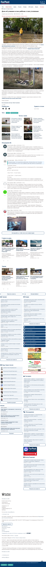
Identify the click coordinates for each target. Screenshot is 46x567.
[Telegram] (9, 108)
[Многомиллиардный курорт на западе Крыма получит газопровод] (36, 268)
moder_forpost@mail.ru (9, 512)
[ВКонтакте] (3, 108)
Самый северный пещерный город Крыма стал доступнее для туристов (22, 277)
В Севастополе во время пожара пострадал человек (10, 344)
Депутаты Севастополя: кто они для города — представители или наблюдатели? (10, 416)
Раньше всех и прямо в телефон (32, 337)
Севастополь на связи (30, 327)
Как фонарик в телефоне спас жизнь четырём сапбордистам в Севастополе (11, 335)
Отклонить (4, 564)
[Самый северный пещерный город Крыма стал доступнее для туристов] (21, 268)
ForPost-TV (4, 528)
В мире (24, 6)
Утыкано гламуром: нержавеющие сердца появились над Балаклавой (9, 422)
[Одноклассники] (6, 108)
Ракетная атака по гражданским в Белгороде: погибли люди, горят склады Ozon (11, 316)
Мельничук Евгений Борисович (10, 371)
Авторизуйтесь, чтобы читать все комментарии (23, 233)
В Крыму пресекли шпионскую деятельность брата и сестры (10, 300)
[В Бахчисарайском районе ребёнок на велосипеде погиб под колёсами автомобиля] (6, 134)
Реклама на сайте (6, 498)
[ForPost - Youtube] (29, 533)
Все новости (4, 526)
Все (3, 6)
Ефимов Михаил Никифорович (10, 374)
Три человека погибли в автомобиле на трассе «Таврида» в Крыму (11, 339)
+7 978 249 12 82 (5, 514)
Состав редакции (5, 531)
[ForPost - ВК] (27, 533)
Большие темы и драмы (30, 340)
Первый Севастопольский (33, 48)
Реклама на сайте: (6, 551)
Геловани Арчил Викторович (9, 388)
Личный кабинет (34, 294)
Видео (36, 6)
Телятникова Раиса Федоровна (10, 391)
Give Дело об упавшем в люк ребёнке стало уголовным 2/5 (35, 108)
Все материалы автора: (11, 102)
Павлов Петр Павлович (8, 395)
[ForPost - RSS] (26, 533)
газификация (37, 273)
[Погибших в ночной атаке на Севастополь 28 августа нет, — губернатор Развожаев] (7, 240)
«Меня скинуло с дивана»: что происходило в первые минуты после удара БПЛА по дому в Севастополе (34, 380)
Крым (15, 6)
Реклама (42, 6)
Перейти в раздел (11, 402)
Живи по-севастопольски (30, 343)
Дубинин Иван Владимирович (9, 367)
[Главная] (5, 1)
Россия (19, 6)
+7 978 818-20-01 (5, 555)
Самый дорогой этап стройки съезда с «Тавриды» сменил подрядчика (9, 320)
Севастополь (9, 6)
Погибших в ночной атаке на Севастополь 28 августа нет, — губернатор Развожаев (8, 250)
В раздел (11, 433)
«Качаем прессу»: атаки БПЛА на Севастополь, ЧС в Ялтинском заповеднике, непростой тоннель (11, 354)
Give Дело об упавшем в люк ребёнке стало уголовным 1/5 (34, 108)
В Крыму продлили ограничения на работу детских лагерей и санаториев (7, 278)
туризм (24, 273)
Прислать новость (11, 294)
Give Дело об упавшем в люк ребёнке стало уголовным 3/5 (36, 108)
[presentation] (4, 260)
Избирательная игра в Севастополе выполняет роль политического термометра (10, 429)
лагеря (9, 273)
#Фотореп (30, 6)
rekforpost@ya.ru (5, 557)
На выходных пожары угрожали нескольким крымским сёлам (10, 305)
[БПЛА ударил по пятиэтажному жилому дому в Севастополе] (21, 240)
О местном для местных (30, 332)
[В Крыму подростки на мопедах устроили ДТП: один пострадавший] (6, 126)
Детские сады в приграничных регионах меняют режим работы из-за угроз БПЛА (38, 129)
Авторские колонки (6, 527)
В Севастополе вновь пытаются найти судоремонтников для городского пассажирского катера (9, 310)
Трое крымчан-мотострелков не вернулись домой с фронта (10, 349)
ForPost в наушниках (30, 345)
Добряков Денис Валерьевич (9, 378)
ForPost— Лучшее (14, 535)
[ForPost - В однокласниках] (30, 533)
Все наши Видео (28, 329)
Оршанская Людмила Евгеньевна (10, 398)
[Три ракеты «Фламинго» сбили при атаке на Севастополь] (36, 240)
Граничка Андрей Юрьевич (9, 385)
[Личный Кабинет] (41, 1)
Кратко (3, 530)
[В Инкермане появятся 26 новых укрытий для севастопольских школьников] (6, 118)
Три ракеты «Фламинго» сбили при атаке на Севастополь (36, 249)
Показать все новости (11, 359)
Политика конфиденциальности (32, 562)
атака (10, 245)
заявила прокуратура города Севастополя (11, 98)
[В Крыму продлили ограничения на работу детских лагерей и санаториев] (28, 118)
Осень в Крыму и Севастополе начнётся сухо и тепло (11, 325)
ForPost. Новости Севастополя (18, 537)
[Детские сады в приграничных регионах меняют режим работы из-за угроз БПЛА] (28, 126)
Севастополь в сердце (30, 335)
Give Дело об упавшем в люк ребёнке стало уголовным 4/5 (37, 108)
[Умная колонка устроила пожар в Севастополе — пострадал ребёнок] (28, 134)
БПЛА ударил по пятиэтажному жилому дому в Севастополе (23, 249)
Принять (10, 564)
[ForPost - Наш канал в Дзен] (31, 533)
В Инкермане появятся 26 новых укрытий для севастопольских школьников (11, 330)
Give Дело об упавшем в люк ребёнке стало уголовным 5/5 (38, 108)
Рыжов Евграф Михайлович (9, 381)
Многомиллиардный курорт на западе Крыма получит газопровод (36, 277)
